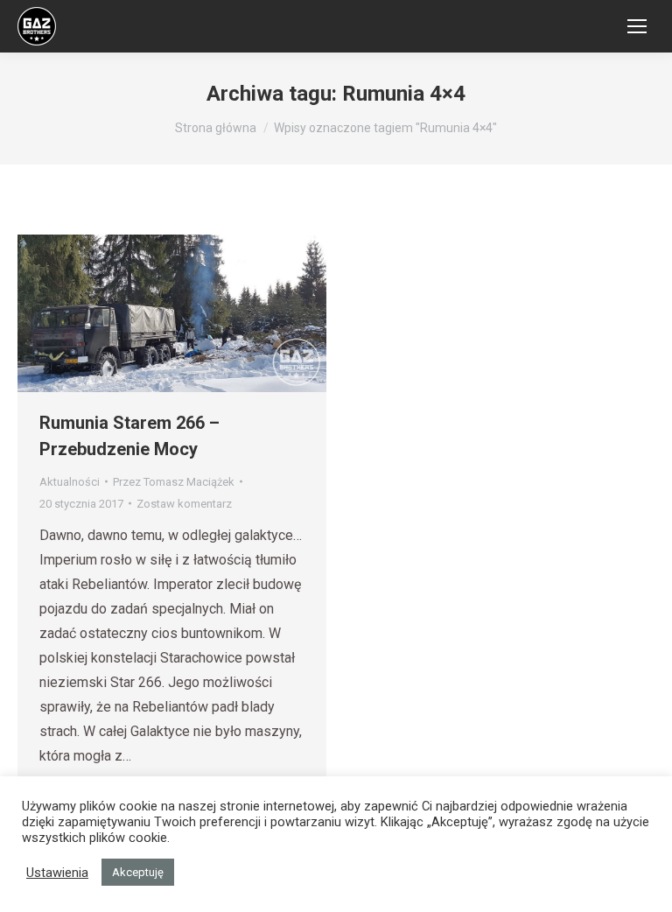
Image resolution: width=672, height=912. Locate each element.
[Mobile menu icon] (637, 26)
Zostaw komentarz (184, 503)
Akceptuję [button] (138, 872)
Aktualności (69, 481)
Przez (173, 481)
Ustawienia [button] (57, 872)
